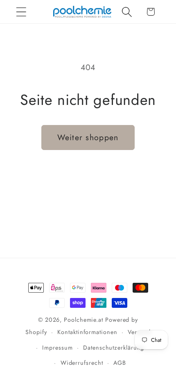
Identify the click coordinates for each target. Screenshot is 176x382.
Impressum (57, 347)
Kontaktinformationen (87, 332)
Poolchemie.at (83, 320)
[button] (21, 11)
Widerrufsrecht (82, 363)
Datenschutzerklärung (113, 347)
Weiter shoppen (87, 137)
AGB (119, 363)
